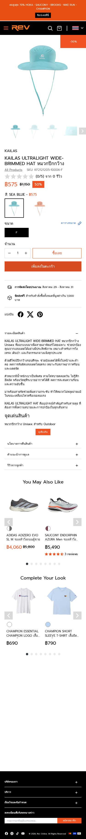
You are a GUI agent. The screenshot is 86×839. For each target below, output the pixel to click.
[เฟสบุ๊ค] (6, 833)
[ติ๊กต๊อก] (17, 833)
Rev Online (42, 833)
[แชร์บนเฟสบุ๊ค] (20, 314)
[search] (50, 28)
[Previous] (9, 522)
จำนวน (10, 244)
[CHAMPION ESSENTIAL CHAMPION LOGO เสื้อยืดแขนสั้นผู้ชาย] (23, 600)
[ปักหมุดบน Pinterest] (39, 314)
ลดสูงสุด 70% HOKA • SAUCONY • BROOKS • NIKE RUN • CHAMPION (43, 7)
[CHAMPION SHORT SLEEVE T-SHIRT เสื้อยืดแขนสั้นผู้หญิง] (62, 600)
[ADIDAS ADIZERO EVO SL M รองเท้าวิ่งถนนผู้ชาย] (23, 504)
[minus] (9, 253)
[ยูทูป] (23, 833)
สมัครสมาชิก (69, 820)
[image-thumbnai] (15, 131)
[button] (43, 266)
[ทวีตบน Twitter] (30, 314)
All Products (13, 170)
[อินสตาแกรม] (12, 833)
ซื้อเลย (57, 253)
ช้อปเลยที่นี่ (43, 15)
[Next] (77, 522)
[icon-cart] (59, 28)
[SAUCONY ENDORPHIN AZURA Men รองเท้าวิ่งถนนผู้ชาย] (62, 504)
